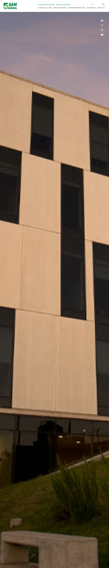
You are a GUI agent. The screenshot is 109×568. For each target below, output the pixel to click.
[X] (102, 25)
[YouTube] (102, 34)
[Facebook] (102, 20)
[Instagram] (102, 30)
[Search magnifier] (103, 4)
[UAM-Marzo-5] (10, 6)
